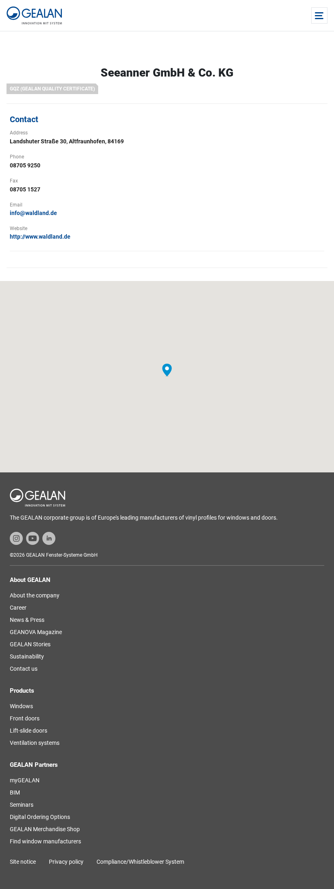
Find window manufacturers (45, 841)
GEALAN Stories (30, 644)
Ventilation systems (34, 743)
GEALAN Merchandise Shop (45, 829)
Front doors (25, 718)
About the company (34, 595)
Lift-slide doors (28, 730)
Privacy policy (66, 861)
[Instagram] (16, 538)
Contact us (23, 668)
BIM (15, 792)
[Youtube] (32, 538)
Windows (21, 706)
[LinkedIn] (48, 538)
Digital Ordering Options (40, 817)
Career (18, 607)
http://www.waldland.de (40, 236)
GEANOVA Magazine (36, 632)
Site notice (23, 861)
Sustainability (27, 656)
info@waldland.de (33, 213)
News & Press (27, 620)
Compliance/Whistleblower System (140, 861)
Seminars (21, 804)
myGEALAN (25, 780)
